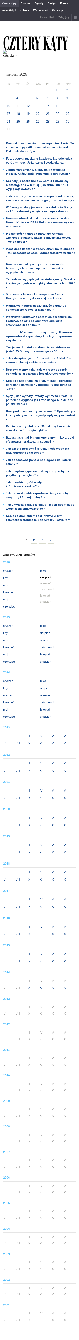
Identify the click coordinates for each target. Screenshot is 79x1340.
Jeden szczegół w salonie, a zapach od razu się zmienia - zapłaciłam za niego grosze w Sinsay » (40, 198)
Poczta (43, 17)
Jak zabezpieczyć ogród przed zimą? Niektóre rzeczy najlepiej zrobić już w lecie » (38, 360)
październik (47, 647)
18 (18, 113)
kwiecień (9, 592)
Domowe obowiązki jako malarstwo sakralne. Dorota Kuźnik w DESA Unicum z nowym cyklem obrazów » (40, 222)
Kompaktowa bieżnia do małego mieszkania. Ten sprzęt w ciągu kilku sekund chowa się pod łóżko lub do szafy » (41, 147)
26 (28, 121)
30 (67, 121)
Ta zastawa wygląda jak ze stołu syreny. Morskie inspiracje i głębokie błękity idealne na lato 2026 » (40, 283)
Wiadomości (40, 10)
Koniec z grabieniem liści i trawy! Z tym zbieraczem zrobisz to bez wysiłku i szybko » (38, 517)
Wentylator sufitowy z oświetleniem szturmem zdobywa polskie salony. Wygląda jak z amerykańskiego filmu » (39, 320)
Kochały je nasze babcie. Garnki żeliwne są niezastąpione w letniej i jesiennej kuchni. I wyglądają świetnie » (37, 185)
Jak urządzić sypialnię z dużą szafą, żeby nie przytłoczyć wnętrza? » (38, 473)
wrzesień (45, 640)
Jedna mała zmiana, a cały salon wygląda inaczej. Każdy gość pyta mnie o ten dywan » (38, 171)
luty (5, 577)
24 (8, 121)
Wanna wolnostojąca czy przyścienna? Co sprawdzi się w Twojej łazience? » (36, 307)
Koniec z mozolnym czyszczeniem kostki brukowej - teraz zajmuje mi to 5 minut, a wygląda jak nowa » (35, 268)
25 (18, 121)
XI (53, 743)
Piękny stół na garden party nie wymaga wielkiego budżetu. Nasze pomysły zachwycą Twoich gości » (38, 237)
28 (48, 121)
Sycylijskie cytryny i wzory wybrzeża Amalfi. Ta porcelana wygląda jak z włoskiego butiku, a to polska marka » (39, 400)
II (16, 736)
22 (57, 113)
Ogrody (39, 3)
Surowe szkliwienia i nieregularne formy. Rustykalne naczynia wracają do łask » (35, 296)
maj (5, 599)
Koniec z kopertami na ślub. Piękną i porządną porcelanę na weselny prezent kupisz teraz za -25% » (39, 384)
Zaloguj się (63, 17)
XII (65, 743)
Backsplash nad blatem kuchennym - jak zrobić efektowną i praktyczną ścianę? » (40, 439)
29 (57, 121)
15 (57, 106)
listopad (45, 654)
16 (67, 106)
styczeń (8, 570)
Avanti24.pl (9, 10)
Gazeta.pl (57, 10)
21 (48, 113)
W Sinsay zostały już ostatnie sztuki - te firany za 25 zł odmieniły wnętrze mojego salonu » (39, 209)
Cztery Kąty (9, 3)
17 (8, 113)
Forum (64, 3)
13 (37, 106)
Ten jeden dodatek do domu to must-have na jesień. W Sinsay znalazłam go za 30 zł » (38, 349)
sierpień (45, 633)
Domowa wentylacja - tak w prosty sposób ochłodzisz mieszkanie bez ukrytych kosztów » (39, 371)
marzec (8, 585)
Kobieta (24, 10)
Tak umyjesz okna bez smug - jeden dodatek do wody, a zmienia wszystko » (40, 506)
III (29, 736)
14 (48, 106)
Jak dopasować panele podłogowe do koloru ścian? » (38, 462)
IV (41, 736)
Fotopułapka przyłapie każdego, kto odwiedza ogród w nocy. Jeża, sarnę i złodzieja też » (39, 160)
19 (28, 113)
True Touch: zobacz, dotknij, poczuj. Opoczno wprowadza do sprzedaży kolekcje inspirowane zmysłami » (40, 336)
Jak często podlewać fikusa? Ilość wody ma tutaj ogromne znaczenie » (37, 450)
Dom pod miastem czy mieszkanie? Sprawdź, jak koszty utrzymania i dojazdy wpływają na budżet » (40, 415)
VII (5, 743)
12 (28, 106)
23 (67, 113)
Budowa (25, 3)
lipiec (43, 570)
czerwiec (9, 606)
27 (37, 121)
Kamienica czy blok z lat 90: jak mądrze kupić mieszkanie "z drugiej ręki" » (38, 428)
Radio (52, 17)
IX (29, 743)
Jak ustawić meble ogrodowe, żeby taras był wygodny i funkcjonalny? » (38, 495)
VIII (18, 743)
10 (8, 106)
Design (52, 3)
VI (65, 736)
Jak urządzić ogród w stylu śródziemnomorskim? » (25, 484)
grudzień (45, 661)
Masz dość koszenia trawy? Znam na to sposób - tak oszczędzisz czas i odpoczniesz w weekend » (40, 253)
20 (37, 113)
